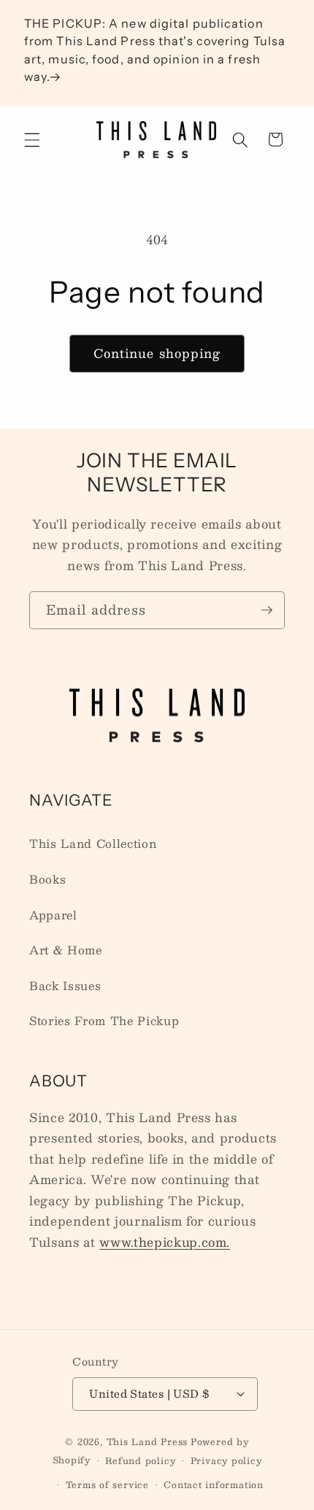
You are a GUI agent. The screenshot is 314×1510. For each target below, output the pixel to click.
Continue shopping (157, 353)
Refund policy (140, 1460)
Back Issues (65, 985)
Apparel (53, 915)
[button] (32, 139)
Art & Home (65, 950)
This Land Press (147, 1441)
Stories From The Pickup (104, 1020)
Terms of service (107, 1484)
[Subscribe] (266, 610)
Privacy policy (226, 1460)
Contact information (214, 1484)
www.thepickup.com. (164, 1241)
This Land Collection (92, 843)
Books (47, 879)
